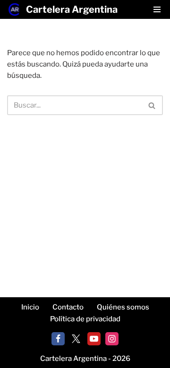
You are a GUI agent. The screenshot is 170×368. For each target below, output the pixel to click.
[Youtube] (94, 338)
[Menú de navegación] (157, 9)
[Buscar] (152, 105)
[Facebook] (58, 338)
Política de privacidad (85, 319)
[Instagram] (112, 338)
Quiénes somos (123, 307)
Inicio (30, 307)
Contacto (68, 307)
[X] (76, 338)
